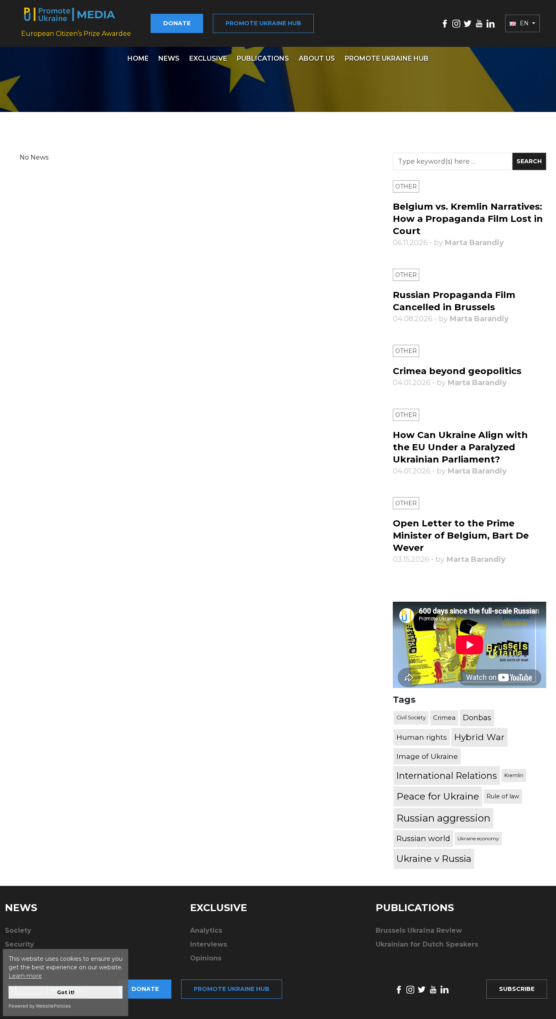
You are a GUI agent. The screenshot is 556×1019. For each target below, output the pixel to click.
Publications (263, 58)
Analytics (206, 930)
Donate (176, 23)
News (168, 58)
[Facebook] (445, 23)
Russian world (423, 838)
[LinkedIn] (490, 23)
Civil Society (411, 717)
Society (18, 930)
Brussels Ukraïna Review (419, 930)
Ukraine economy (478, 838)
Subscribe (516, 989)
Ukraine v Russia (433, 858)
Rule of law (502, 796)
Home (138, 58)
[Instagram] (456, 23)
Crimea (444, 717)
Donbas (477, 717)
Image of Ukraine (427, 756)
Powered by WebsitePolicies (40, 1006)
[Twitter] (468, 23)
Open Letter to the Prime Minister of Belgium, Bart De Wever (461, 535)
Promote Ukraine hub (263, 23)
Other (406, 186)
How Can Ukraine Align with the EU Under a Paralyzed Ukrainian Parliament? (460, 447)
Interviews (208, 944)
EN (524, 23)
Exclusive (208, 58)
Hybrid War (479, 737)
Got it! (65, 992)
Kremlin (513, 775)
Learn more (25, 976)
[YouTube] (479, 23)
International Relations (446, 775)
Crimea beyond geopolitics (457, 371)
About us (317, 58)
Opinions (205, 958)
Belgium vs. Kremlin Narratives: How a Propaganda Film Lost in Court (468, 219)
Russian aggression (443, 818)
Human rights (421, 737)
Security (19, 944)
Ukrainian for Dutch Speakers (427, 944)
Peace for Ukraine (437, 796)
